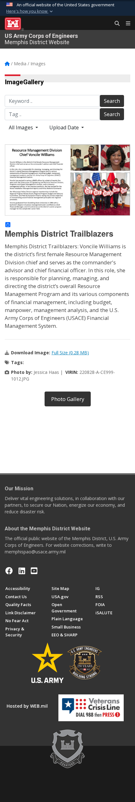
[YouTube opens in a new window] (34, 570)
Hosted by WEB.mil (27, 706)
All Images (21, 127)
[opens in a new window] (22, 570)
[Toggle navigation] (125, 24)
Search (112, 100)
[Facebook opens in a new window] (9, 570)
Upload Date (64, 127)
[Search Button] (115, 24)
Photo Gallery (67, 399)
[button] (30, 11)
